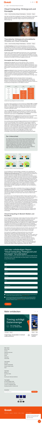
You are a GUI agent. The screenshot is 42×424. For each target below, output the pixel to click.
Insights (7, 5)
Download (29, 14)
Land (5, 262)
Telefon (5, 280)
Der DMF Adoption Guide (9, 381)
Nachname (6, 276)
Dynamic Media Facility (8, 366)
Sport (5, 367)
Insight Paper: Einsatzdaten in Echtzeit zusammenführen (14, 335)
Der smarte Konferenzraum (9, 382)
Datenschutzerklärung (25, 295)
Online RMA (6, 358)
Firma (5, 289)
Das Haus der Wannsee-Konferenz (11, 376)
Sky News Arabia (7, 373)
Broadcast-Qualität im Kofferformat (11, 386)
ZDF (5, 375)
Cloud (6, 14)
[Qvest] (7, 2)
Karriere (6, 350)
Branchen (6, 353)
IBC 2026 (6, 363)
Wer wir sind (6, 349)
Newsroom (6, 356)
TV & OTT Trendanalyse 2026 (10, 384)
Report (33, 14)
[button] (35, 311)
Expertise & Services (8, 352)
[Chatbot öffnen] (30, 2)
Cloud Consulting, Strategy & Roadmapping (17, 14)
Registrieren (34, 391)
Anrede (5, 267)
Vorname (6, 271)
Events (5, 355)
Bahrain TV (6, 372)
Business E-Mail (7, 285)
